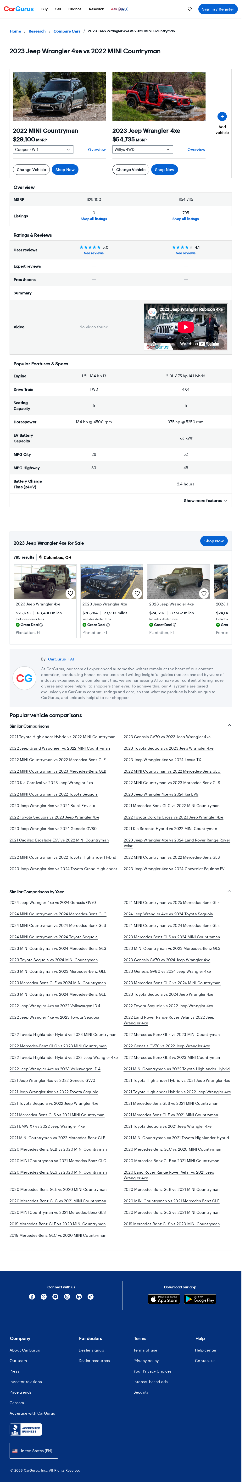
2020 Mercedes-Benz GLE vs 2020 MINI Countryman (58, 1189)
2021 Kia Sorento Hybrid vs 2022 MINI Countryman (170, 828)
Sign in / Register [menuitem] (218, 9)
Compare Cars (67, 31)
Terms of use (145, 1350)
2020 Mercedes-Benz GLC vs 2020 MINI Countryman (173, 1149)
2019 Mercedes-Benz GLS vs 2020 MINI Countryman (172, 1223)
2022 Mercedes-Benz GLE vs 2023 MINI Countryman (172, 1034)
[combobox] (34, 1450)
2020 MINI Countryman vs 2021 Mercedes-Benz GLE (172, 1200)
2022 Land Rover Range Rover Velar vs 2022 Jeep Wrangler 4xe (169, 1020)
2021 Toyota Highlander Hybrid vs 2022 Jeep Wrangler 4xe (177, 1091)
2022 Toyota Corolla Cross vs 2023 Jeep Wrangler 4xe (173, 817)
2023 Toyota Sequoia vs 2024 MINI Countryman (54, 959)
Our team (18, 1360)
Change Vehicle (31, 169)
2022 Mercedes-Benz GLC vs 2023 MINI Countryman (58, 1046)
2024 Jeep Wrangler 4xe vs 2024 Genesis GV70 (53, 902)
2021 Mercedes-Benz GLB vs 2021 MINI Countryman (171, 1103)
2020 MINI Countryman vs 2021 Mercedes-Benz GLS (58, 1212)
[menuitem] (44, 9)
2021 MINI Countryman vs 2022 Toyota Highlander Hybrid (177, 1068)
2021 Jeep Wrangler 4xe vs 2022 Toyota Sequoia (54, 1091)
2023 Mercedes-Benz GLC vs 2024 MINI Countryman (172, 982)
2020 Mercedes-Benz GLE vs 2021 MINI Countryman (172, 1160)
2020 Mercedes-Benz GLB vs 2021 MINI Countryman (172, 1189)
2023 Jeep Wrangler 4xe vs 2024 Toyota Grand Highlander (63, 868)
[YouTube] (55, 1298)
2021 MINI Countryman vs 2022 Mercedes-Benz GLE (57, 1137)
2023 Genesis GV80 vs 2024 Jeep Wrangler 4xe (167, 971)
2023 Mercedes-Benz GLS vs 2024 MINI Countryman (172, 936)
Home (15, 31)
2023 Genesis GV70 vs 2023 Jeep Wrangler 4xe (167, 736)
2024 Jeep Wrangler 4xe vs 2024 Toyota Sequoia (168, 914)
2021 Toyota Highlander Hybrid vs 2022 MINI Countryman (63, 736)
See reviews (94, 253)
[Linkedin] (79, 1298)
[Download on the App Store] (164, 1299)
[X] (44, 1298)
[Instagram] (67, 1298)
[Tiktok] (91, 1298)
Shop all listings (94, 219)
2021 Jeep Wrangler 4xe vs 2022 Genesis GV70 (52, 1080)
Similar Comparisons (29, 726)
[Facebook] (32, 1298)
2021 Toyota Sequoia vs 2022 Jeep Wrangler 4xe (54, 1103)
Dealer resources (94, 1360)
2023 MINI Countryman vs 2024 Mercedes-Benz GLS (58, 948)
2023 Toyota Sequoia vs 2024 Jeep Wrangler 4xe (168, 994)
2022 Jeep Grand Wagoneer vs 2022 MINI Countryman (60, 748)
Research (37, 31)
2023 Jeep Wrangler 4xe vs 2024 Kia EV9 (161, 794)
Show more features (203, 500)
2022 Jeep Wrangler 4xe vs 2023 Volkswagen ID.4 (55, 1068)
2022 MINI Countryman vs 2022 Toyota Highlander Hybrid (63, 857)
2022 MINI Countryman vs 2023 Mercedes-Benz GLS (172, 782)
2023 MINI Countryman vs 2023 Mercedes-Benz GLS (172, 948)
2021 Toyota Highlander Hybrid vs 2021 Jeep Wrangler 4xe (177, 1080)
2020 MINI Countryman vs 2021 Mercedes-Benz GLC (58, 1160)
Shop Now (65, 169)
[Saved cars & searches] (190, 9)
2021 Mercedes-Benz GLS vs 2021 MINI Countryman (57, 1114)
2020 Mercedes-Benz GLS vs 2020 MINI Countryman (58, 1172)
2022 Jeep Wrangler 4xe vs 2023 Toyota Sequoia (54, 1017)
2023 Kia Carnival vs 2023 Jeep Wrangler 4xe (51, 782)
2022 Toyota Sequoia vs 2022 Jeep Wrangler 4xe (168, 1005)
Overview (97, 149)
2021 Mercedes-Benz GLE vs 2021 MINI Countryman (171, 1114)
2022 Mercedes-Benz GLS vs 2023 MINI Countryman (172, 1057)
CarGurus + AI (61, 659)
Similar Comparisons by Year (37, 892)
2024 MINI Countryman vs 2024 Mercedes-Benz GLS (58, 925)
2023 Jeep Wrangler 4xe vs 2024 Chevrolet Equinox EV (174, 868)
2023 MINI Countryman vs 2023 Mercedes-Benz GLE (58, 971)
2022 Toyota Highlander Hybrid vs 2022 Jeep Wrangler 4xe (64, 1057)
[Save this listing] (70, 593)
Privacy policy (146, 1360)
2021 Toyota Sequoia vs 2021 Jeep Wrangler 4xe (168, 1126)
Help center (206, 1350)
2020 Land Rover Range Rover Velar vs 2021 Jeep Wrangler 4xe (169, 1175)
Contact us (205, 1360)
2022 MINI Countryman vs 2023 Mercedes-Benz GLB (58, 771)
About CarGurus (25, 1350)
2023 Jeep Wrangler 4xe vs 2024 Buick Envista (52, 805)
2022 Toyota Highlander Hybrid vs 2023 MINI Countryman (63, 1034)
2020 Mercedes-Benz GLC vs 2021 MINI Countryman (58, 1200)
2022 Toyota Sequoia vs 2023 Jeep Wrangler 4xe (54, 817)
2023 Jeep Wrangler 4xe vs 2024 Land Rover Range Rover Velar (177, 843)
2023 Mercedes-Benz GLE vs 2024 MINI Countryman (58, 982)
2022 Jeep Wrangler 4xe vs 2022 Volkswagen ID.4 (55, 1005)
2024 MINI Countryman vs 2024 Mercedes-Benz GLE (172, 925)
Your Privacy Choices (153, 1371)
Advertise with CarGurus (32, 1413)
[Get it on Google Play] (200, 1299)
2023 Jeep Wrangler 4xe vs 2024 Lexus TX (162, 759)
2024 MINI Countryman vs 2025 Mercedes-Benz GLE (172, 902)
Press (14, 1371)
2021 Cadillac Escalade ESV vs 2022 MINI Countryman (59, 840)
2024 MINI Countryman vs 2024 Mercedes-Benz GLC (58, 914)
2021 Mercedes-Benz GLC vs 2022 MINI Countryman (172, 805)
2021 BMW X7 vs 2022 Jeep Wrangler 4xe (47, 1126)
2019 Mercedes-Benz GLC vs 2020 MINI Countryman (58, 1235)
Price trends (21, 1392)
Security (141, 1392)
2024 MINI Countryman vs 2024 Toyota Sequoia (54, 936)
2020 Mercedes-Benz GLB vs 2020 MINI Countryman (58, 1149)
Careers (17, 1402)
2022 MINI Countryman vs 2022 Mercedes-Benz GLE (58, 759)
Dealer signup (91, 1350)
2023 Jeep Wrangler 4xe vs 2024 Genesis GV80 (53, 828)
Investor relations (26, 1381)
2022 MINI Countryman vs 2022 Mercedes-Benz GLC (172, 771)
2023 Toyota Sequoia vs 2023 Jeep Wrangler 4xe (169, 748)
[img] (41, 625)
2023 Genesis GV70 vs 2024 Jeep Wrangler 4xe (167, 959)
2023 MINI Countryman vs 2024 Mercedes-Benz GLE (58, 994)
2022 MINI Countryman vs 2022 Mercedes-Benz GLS (172, 857)
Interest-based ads (151, 1381)
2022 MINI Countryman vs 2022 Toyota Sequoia (54, 794)
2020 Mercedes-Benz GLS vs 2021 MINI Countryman (172, 1212)
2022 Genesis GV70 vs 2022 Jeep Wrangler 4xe (167, 1046)
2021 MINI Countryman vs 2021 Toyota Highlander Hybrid (176, 1137)
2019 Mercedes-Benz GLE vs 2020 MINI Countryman (58, 1223)
